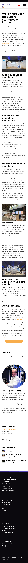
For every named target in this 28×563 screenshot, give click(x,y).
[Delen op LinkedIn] (23, 357)
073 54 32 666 (9, 1)
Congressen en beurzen (9, 544)
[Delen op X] (11, 357)
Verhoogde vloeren (8, 532)
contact (4, 337)
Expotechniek (6, 502)
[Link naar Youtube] (25, 561)
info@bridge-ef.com (19, 1)
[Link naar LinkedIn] (20, 561)
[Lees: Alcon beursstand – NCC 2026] (3, 450)
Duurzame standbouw (8, 526)
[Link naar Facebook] (18, 561)
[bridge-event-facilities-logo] (8, 5)
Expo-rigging (6, 504)
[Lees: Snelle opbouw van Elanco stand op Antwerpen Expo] (3, 461)
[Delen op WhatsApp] (17, 357)
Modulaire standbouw (8, 528)
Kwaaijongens (20, 557)
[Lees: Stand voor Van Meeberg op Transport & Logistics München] (3, 455)
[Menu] (24, 5)
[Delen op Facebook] (5, 357)
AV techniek (5, 509)
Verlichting (5, 511)
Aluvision (4, 530)
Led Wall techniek (7, 506)
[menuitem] (24, 5)
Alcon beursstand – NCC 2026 (14, 450)
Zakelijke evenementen (9, 546)
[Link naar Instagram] (22, 561)
